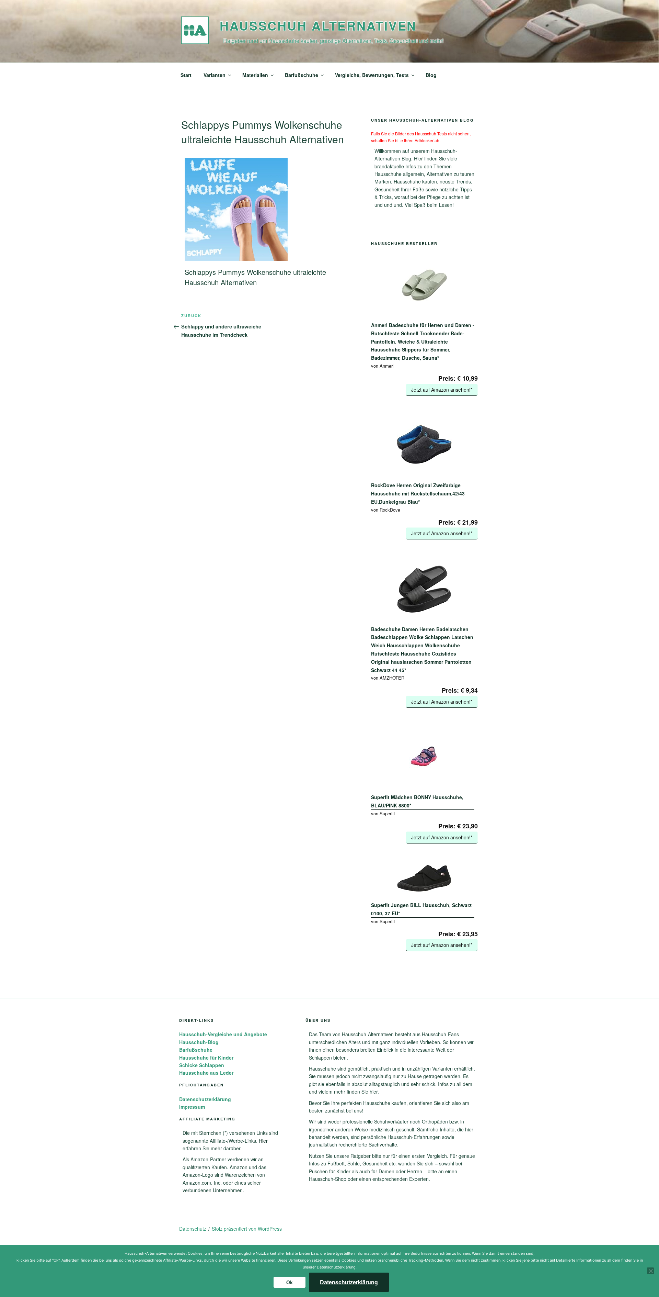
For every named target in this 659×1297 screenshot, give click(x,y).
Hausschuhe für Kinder (206, 1057)
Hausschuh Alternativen (318, 25)
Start (186, 74)
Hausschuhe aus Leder (206, 1072)
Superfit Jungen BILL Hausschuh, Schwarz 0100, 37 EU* (421, 909)
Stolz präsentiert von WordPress (247, 1228)
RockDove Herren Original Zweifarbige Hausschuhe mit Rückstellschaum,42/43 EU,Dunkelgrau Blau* (418, 493)
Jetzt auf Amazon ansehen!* (441, 389)
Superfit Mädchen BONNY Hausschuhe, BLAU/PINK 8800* (417, 801)
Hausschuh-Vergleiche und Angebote (223, 1034)
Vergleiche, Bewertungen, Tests (372, 74)
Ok (289, 1282)
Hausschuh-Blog (199, 1042)
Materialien (255, 74)
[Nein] (650, 1270)
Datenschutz (192, 1228)
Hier (263, 1140)
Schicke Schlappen (201, 1065)
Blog (431, 74)
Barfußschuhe (301, 74)
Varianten (215, 74)
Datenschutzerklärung (205, 1099)
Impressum (192, 1106)
